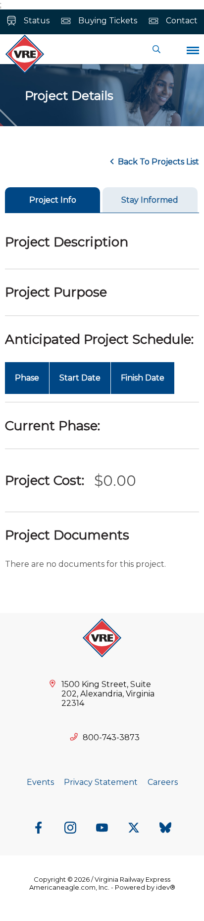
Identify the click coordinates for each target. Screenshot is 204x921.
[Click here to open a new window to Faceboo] (39, 829)
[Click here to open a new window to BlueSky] (165, 829)
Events (40, 782)
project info (52, 200)
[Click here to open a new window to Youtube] (102, 829)
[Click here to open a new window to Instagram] (70, 829)
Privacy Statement (101, 782)
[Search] (156, 49)
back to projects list (158, 161)
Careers (163, 782)
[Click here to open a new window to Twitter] (134, 829)
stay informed (149, 200)
